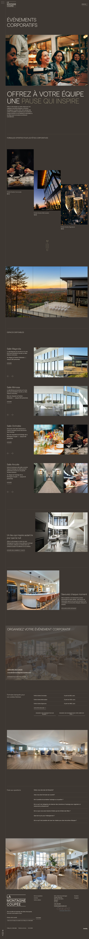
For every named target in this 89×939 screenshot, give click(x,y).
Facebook (76, 895)
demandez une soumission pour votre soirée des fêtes (71, 713)
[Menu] (2, 2)
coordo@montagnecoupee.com (19, 672)
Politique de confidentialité (28, 920)
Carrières (36, 898)
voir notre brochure (39, 707)
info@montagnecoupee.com (60, 905)
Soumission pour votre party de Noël (16, 676)
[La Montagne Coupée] (11, 4)
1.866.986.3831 (12, 670)
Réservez (84, 4)
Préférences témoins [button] (22, 928)
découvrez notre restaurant (68, 608)
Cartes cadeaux (37, 900)
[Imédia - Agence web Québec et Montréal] (85, 928)
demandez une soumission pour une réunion (45, 713)
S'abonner (38, 917)
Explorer (9, 363)
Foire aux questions (38, 895)
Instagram (76, 898)
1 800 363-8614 (57, 903)
